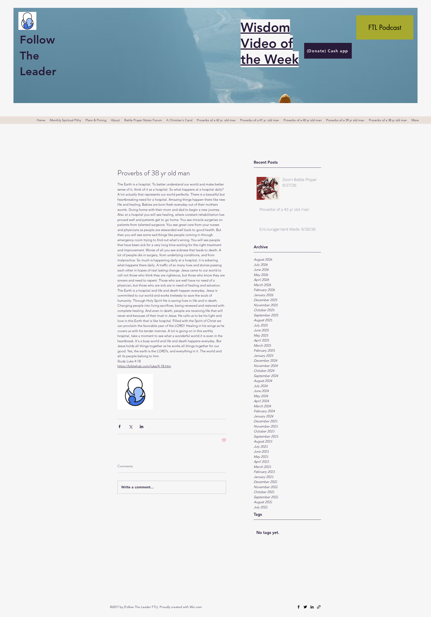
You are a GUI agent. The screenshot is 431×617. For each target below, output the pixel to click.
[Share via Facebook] (119, 426)
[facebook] (298, 607)
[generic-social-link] (319, 607)
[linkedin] (312, 607)
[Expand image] (135, 391)
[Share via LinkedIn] (141, 426)
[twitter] (305, 607)
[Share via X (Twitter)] (130, 426)
